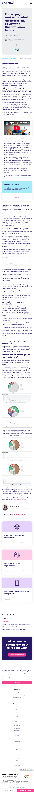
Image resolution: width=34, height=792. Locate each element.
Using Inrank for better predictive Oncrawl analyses (16, 624)
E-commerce (17, 730)
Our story (17, 752)
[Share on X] (10, 615)
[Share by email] (16, 615)
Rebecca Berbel (9, 41)
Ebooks (17, 760)
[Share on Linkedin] (7, 615)
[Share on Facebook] (13, 615)
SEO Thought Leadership (13, 35)
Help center (17, 767)
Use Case (17, 762)
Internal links (16, 515)
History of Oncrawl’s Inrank (9, 627)
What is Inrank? (6, 622)
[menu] (31, 3)
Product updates (17, 765)
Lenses (17, 711)
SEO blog (17, 758)
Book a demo (17, 744)
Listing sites (17, 735)
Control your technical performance (17, 692)
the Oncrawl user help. (20, 499)
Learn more (17, 197)
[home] (8, 2)
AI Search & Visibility (17, 699)
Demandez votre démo (17, 655)
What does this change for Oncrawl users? (14, 629)
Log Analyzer (17, 709)
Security (17, 721)
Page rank (23, 515)
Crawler (16, 706)
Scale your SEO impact (17, 697)
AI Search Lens (18, 714)
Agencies (17, 737)
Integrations (17, 718)
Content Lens (17, 716)
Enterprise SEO (17, 728)
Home (3, 58)
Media (17, 733)
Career (17, 749)
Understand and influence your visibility (17, 695)
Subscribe (17, 682)
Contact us (17, 747)
